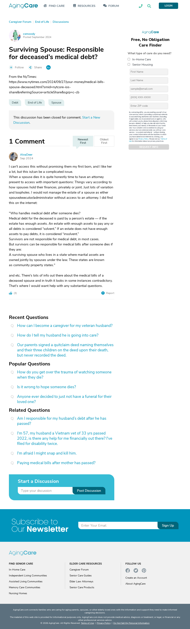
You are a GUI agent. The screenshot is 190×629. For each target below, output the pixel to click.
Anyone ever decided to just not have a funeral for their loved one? (64, 399)
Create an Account (136, 578)
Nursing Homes (18, 593)
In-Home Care (141, 59)
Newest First (83, 141)
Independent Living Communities (28, 575)
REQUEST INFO (148, 147)
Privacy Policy (144, 139)
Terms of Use (87, 623)
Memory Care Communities (24, 587)
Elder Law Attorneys (81, 581)
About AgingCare (135, 583)
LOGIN (168, 5)
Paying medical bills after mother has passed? (56, 462)
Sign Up (168, 525)
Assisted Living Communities (25, 581)
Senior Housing (142, 65)
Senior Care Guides (81, 575)
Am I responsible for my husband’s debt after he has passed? (61, 421)
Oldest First (104, 141)
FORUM (113, 6)
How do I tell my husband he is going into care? (57, 335)
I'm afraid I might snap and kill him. (47, 453)
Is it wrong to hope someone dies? (46, 387)
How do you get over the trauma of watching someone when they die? (64, 375)
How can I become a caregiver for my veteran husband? (64, 325)
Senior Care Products (82, 587)
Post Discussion (89, 490)
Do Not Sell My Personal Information (131, 623)
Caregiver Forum (79, 569)
